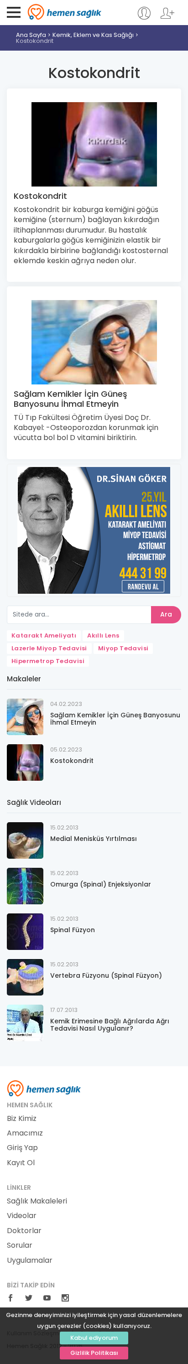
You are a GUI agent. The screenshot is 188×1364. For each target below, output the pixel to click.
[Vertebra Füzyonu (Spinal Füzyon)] (25, 977)
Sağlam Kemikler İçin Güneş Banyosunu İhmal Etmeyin (70, 399)
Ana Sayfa (31, 35)
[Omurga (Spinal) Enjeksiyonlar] (25, 886)
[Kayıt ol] (167, 17)
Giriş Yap (22, 1148)
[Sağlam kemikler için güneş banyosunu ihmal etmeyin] (25, 716)
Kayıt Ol (21, 1163)
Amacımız (25, 1133)
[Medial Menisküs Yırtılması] (25, 840)
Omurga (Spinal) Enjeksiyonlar (100, 884)
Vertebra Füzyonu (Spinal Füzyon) (106, 975)
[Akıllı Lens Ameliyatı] (94, 529)
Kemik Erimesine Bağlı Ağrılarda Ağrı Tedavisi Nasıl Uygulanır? (109, 1025)
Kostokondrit (34, 40)
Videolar (22, 1216)
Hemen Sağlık (64, 12)
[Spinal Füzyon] (25, 931)
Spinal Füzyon (72, 929)
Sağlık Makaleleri (37, 1201)
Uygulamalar (29, 1260)
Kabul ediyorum (94, 1337)
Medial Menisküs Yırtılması (93, 838)
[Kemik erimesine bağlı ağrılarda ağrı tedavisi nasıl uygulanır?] (25, 1022)
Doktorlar (24, 1231)
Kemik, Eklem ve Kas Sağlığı (93, 35)
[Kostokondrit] (25, 762)
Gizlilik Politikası (94, 1352)
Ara (166, 614)
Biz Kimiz (22, 1119)
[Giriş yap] (144, 17)
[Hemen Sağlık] (44, 1087)
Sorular (19, 1245)
